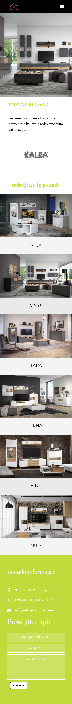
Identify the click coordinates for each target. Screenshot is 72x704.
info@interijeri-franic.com (34, 610)
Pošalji (18, 685)
